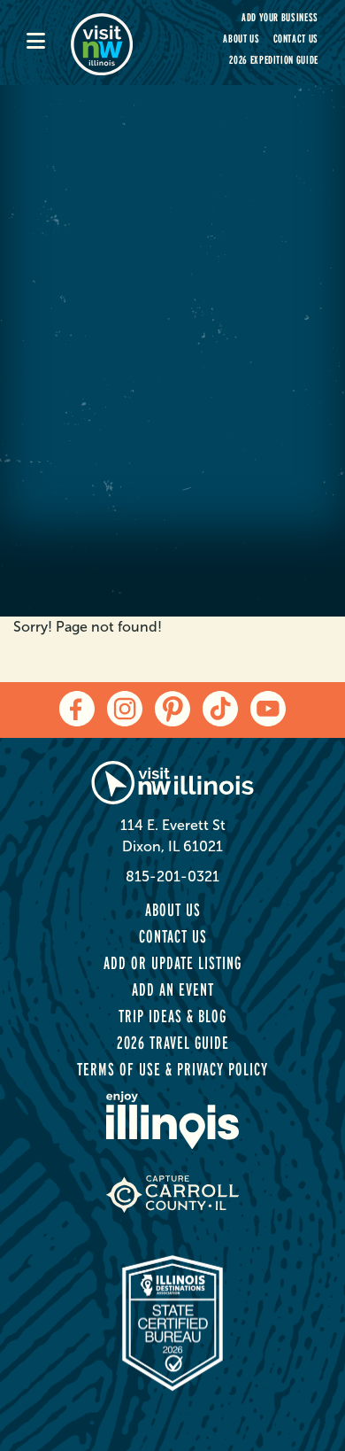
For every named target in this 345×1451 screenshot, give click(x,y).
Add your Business (280, 17)
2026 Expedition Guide (273, 59)
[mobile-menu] (49, 42)
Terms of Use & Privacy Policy (172, 1069)
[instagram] (124, 708)
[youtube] (268, 708)
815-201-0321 (172, 876)
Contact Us (296, 38)
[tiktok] (220, 708)
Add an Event (173, 989)
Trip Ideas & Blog (172, 1016)
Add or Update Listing (173, 963)
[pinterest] (172, 708)
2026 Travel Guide (173, 1042)
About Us (241, 38)
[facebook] (77, 708)
